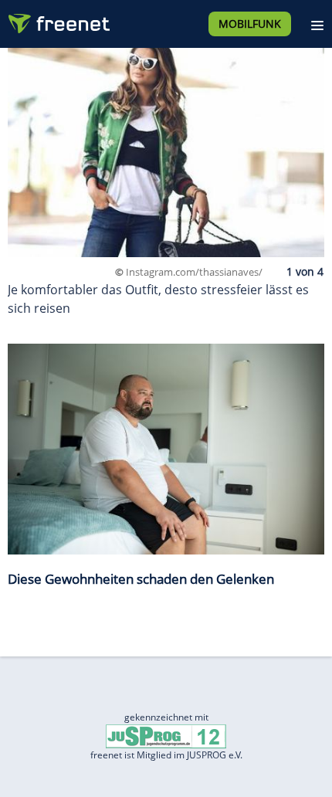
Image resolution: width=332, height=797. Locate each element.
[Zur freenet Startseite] (57, 20)
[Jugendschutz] (166, 735)
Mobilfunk (250, 23)
